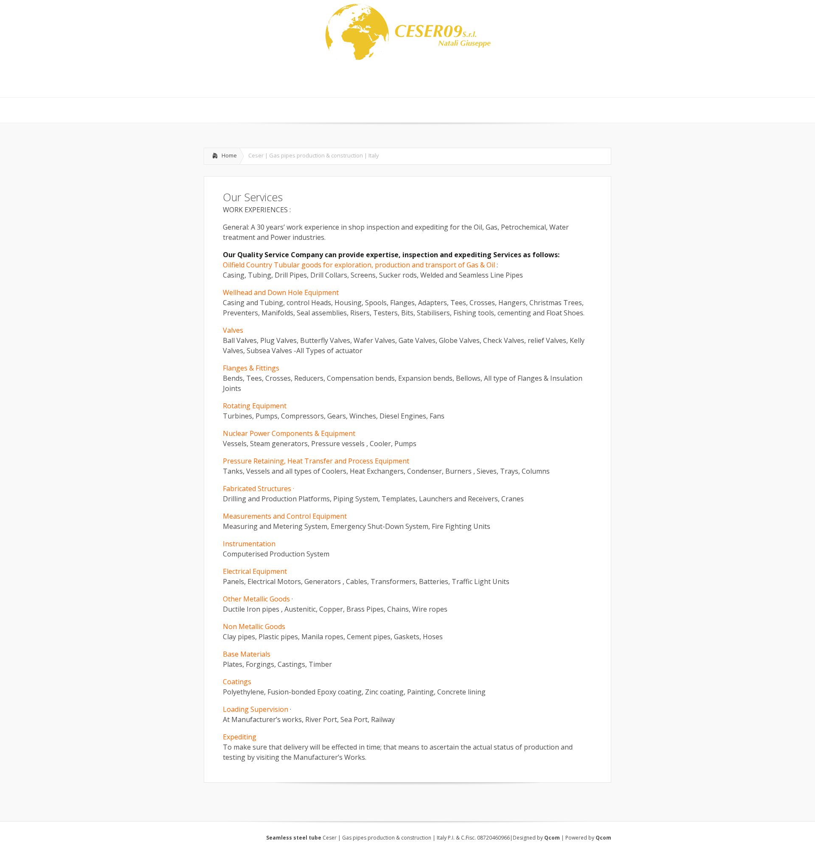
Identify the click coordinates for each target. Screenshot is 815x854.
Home (229, 155)
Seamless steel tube (294, 837)
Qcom (552, 837)
